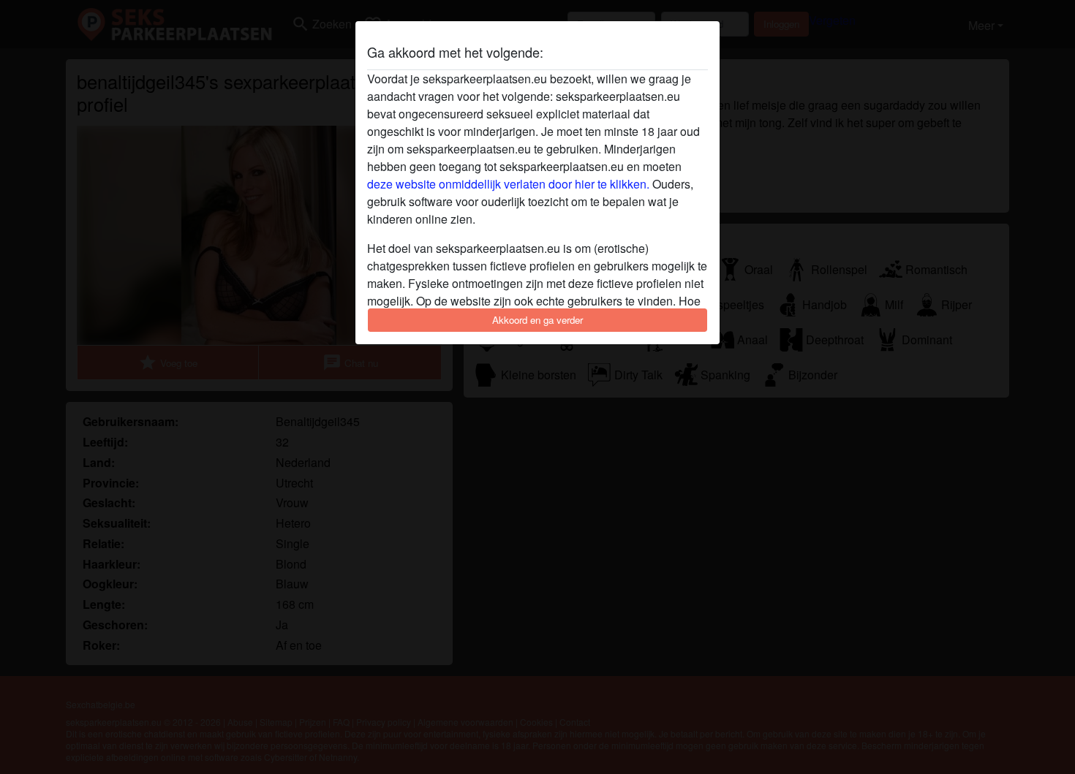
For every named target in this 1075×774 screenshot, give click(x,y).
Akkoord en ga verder (537, 320)
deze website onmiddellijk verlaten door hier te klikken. (508, 183)
